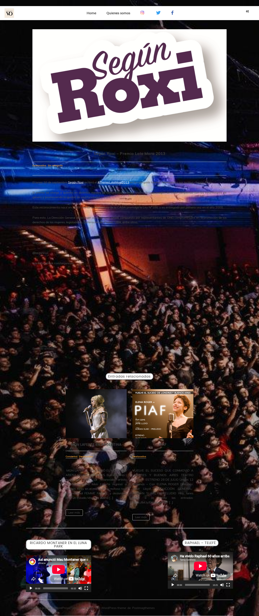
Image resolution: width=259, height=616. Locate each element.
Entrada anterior (43, 348)
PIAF (163, 444)
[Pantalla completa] (86, 588)
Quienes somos (118, 13)
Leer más (74, 512)
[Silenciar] (80, 588)
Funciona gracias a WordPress (49, 608)
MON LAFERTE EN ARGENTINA (96, 444)
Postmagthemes (143, 608)
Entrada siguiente (215, 348)
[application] (58, 573)
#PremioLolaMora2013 (113, 182)
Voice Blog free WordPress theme (103, 608)
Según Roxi (75, 182)
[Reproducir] (31, 588)
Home (91, 13)
